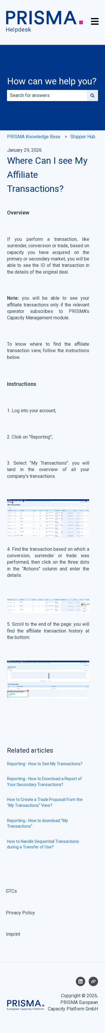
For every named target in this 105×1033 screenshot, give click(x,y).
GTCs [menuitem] (11, 891)
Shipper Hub (82, 136)
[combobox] (47, 95)
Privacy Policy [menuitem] (20, 913)
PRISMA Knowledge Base (33, 136)
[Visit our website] (93, 981)
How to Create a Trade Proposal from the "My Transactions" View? (45, 802)
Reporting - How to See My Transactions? (45, 763)
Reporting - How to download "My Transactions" (37, 823)
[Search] (92, 95)
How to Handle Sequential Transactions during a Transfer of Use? (43, 844)
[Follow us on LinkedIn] (80, 981)
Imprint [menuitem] (13, 934)
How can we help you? (52, 81)
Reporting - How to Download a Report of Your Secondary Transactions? (44, 781)
